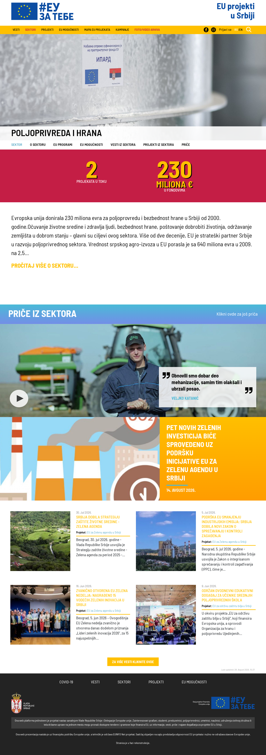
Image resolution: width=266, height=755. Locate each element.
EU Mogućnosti (69, 29)
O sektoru (38, 145)
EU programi (62, 145)
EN (240, 29)
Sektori (124, 682)
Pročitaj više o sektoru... (44, 266)
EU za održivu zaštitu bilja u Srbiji (232, 606)
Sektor (16, 145)
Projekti (47, 29)
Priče (186, 145)
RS (236, 29)
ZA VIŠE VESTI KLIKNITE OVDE (133, 662)
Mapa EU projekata (97, 29)
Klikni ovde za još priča (237, 314)
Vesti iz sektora (123, 145)
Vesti (16, 29)
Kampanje (122, 29)
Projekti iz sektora (158, 145)
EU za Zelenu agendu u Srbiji (104, 532)
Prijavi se (225, 30)
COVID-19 (66, 682)
